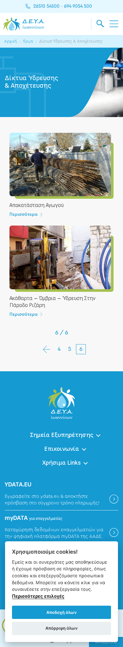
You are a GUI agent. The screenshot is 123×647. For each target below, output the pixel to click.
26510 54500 (46, 6)
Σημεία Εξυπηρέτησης (61, 435)
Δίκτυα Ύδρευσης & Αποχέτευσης (70, 41)
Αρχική (10, 41)
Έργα (28, 41)
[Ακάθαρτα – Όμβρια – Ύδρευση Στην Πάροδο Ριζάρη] (61, 275)
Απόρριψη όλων (61, 628)
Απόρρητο (106, 642)
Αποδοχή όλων (61, 612)
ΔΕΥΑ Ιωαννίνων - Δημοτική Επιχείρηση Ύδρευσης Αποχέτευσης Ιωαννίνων (23, 24)
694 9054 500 (78, 6)
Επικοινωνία (61, 449)
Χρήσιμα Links (61, 463)
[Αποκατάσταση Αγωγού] (61, 179)
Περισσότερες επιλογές (38, 596)
